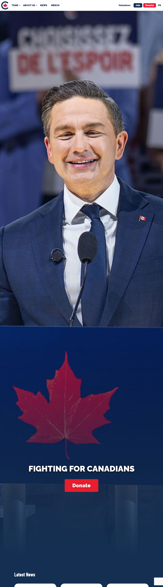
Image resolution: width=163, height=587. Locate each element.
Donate (149, 5)
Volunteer (125, 5)
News (43, 5)
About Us (29, 5)
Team (15, 5)
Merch (55, 5)
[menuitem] (5, 5)
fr (159, 5)
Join (138, 5)
